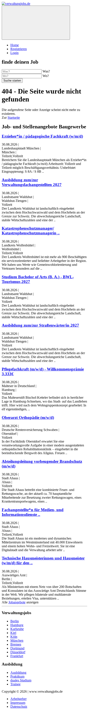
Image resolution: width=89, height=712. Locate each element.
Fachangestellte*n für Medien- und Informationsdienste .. (33, 512)
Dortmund (17, 648)
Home (14, 45)
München (16, 640)
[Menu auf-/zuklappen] (36, 23)
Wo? (46, 76)
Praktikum (17, 676)
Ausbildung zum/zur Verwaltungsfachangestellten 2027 (32, 182)
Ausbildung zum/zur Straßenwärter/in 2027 (40, 325)
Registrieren (18, 49)
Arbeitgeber (18, 699)
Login (14, 53)
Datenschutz (18, 706)
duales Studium (20, 680)
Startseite (14, 117)
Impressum (17, 702)
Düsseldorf (17, 652)
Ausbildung (18, 672)
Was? (46, 71)
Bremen (15, 644)
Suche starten (12, 80)
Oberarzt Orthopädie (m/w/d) (28, 417)
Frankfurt (16, 656)
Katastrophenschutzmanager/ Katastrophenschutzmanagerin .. (31, 230)
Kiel (13, 633)
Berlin (14, 621)
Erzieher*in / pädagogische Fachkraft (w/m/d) (42, 136)
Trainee (15, 684)
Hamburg (16, 625)
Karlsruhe (17, 629)
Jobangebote (16, 602)
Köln (13, 636)
